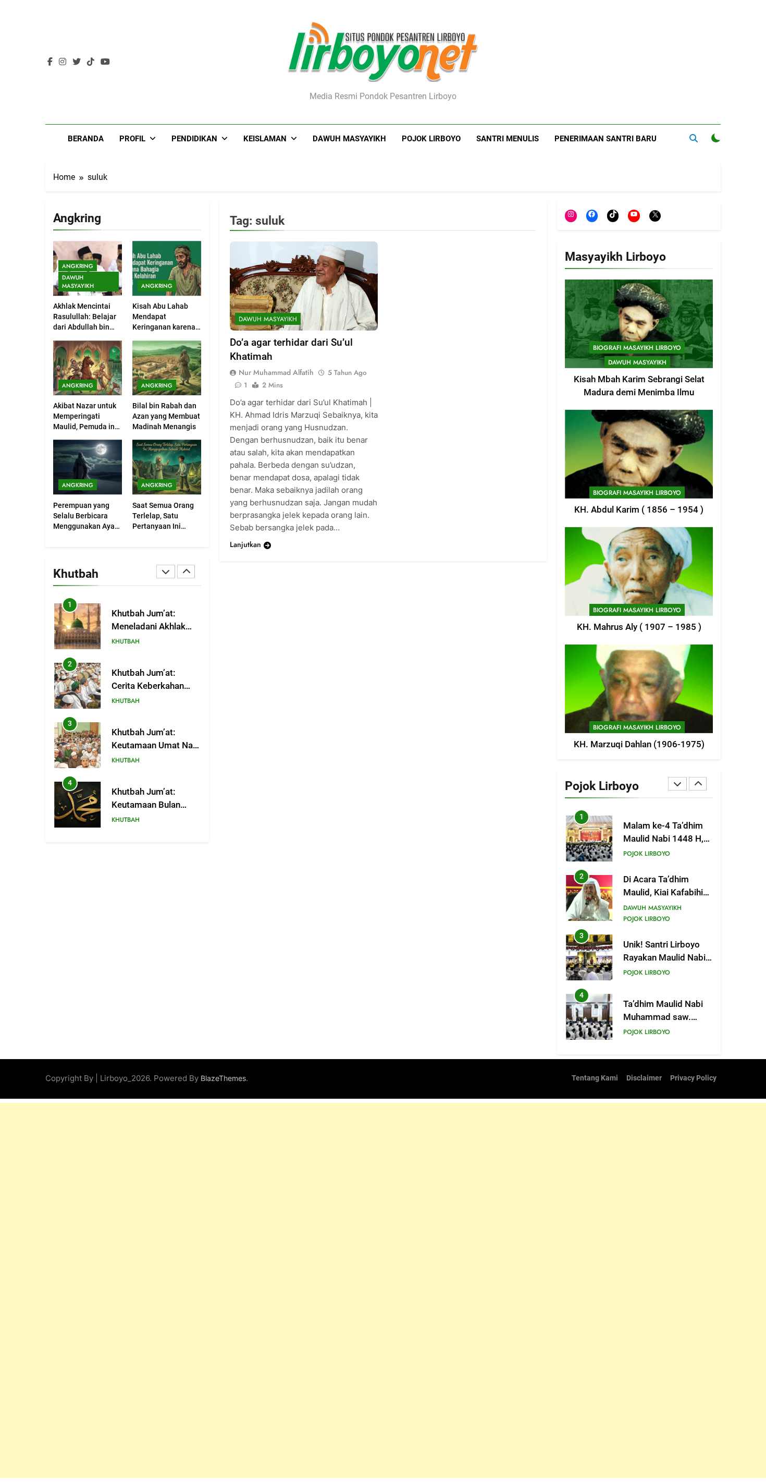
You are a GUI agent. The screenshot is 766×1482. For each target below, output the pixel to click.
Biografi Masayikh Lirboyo (637, 348)
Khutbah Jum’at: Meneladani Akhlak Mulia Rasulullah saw (152, 627)
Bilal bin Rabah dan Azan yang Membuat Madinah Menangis (166, 416)
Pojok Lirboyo (431, 138)
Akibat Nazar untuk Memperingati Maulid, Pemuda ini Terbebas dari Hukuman (85, 427)
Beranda (86, 138)
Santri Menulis (507, 138)
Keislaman (265, 138)
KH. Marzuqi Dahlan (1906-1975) (639, 744)
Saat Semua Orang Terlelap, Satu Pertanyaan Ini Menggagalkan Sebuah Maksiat (163, 526)
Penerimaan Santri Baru (605, 138)
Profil (132, 138)
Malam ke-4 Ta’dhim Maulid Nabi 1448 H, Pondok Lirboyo (663, 839)
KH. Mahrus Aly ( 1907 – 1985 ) (639, 627)
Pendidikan (194, 138)
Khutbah (126, 642)
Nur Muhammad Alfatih (276, 373)
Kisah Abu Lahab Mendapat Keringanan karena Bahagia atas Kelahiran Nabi (163, 327)
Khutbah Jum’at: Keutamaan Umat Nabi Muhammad (156, 745)
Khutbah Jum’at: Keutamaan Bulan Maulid (146, 805)
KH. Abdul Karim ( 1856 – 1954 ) (638, 510)
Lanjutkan (245, 545)
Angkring (77, 266)
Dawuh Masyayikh (349, 138)
